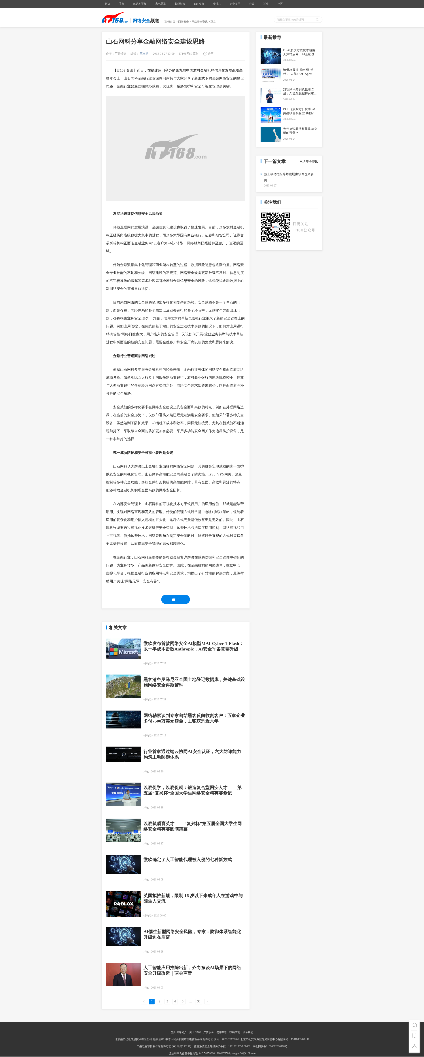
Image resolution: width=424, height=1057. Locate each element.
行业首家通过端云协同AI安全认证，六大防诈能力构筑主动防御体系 (192, 754)
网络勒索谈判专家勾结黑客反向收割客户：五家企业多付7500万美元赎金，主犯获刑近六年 (194, 718)
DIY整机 (199, 3)
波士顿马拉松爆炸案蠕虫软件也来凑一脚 (290, 177)
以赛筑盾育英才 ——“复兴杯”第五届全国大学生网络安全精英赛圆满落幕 (193, 826)
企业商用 (235, 3)
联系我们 (247, 1032)
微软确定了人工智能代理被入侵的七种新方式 (188, 859)
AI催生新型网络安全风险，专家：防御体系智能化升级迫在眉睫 (192, 934)
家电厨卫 (160, 3)
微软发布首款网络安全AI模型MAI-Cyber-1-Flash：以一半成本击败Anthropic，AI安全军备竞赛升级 (194, 646)
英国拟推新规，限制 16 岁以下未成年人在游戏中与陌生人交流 (193, 898)
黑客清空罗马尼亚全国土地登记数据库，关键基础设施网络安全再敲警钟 (194, 682)
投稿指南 (234, 1032)
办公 (251, 3)
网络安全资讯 (200, 21)
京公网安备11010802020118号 (270, 1046)
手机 (121, 3)
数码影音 (180, 3)
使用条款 (221, 1032)
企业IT (217, 3)
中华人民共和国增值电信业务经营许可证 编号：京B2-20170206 (202, 1039)
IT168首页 (169, 21)
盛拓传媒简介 (179, 1032)
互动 (266, 3)
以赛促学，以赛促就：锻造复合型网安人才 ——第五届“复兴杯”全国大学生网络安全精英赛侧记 (193, 790)
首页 (107, 3)
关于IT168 (195, 1032)
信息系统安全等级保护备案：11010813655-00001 (222, 1046)
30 (198, 1001)
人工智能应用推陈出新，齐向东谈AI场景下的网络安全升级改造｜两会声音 (192, 970)
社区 (280, 3)
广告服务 (208, 1032)
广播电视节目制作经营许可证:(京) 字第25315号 (164, 1046)
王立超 (143, 53)
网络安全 (183, 21)
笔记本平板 (139, 3)
